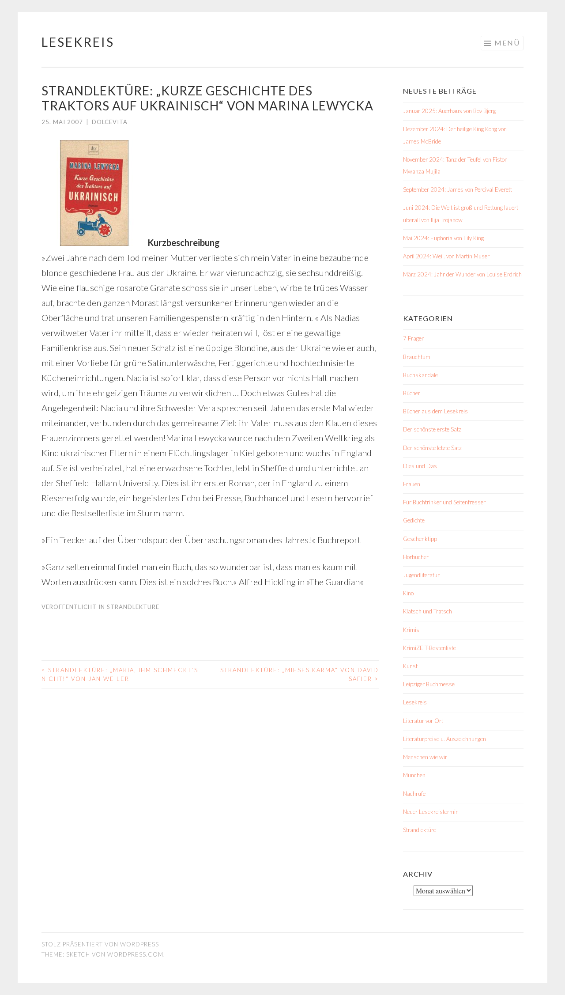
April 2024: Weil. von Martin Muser (446, 256)
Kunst (410, 666)
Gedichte (414, 520)
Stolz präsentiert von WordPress (100, 944)
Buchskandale (420, 374)
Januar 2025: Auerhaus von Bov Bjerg (449, 110)
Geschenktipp (420, 538)
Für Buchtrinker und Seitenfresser (444, 502)
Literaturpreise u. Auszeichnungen (444, 738)
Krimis (411, 629)
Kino (408, 593)
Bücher (411, 393)
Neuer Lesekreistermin (431, 811)
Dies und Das (420, 465)
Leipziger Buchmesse (429, 684)
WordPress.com (135, 954)
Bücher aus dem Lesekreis (435, 411)
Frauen (411, 484)
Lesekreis (77, 41)
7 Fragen (414, 338)
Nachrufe (414, 793)
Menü (507, 42)
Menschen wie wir (425, 756)
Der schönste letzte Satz (432, 447)
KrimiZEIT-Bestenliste (429, 647)
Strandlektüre (133, 606)
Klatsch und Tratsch (427, 611)
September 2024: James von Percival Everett (457, 189)
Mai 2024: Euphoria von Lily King (443, 238)
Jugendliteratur (421, 575)
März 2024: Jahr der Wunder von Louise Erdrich (462, 274)
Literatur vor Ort (423, 720)
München (414, 775)
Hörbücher (416, 556)
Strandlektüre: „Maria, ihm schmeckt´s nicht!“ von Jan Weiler (119, 674)
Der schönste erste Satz (432, 429)
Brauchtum (416, 356)
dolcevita (110, 121)
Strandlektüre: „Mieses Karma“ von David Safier (299, 674)
